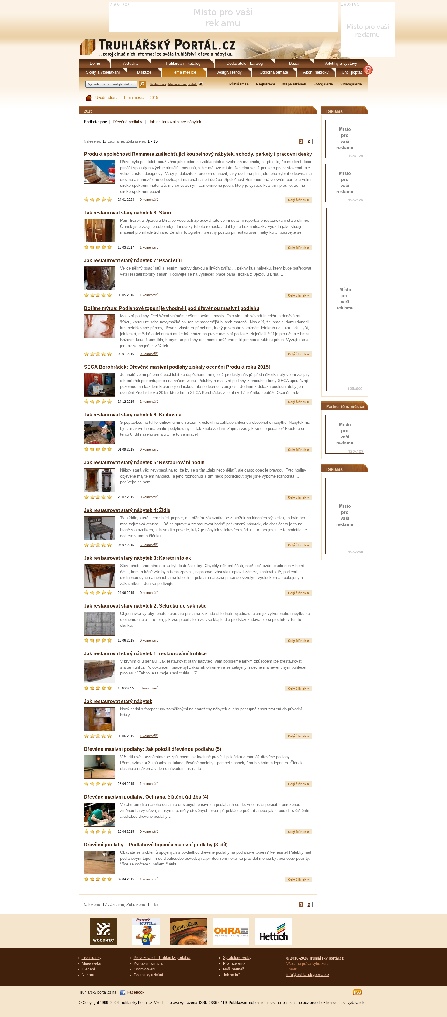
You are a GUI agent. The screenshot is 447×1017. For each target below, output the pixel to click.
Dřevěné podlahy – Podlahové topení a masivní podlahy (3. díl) (155, 844)
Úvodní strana (107, 98)
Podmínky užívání (148, 975)
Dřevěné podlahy (127, 122)
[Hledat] (142, 84)
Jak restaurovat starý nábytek (175, 122)
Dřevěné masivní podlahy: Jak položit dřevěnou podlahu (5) (152, 749)
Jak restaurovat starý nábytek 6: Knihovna (133, 414)
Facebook (135, 992)
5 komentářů (149, 545)
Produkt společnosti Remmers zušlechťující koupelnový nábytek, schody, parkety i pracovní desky (198, 154)
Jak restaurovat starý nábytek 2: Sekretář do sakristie (145, 605)
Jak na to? (231, 975)
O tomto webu (145, 969)
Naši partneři (233, 969)
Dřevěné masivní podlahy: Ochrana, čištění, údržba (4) (146, 796)
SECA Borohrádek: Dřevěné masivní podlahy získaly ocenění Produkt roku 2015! (177, 367)
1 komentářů (149, 247)
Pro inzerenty (234, 963)
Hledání (88, 969)
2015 (154, 98)
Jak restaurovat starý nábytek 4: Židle (127, 510)
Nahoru (88, 975)
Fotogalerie (323, 84)
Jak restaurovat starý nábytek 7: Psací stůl (133, 260)
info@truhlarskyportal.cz (307, 975)
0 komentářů (149, 199)
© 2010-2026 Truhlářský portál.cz (315, 958)
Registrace (265, 84)
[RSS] (357, 992)
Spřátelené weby (237, 958)
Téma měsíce (134, 98)
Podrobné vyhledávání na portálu (173, 84)
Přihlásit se (239, 84)
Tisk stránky (91, 958)
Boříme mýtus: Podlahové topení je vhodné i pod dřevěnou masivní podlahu (171, 308)
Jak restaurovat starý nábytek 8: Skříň (127, 212)
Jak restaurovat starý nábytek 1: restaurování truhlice (145, 653)
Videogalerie (351, 84)
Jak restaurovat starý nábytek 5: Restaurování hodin (144, 462)
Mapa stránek (294, 84)
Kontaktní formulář (149, 963)
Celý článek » (298, 200)
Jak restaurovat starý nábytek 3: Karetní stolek (137, 558)
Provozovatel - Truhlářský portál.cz (162, 958)
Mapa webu (91, 963)
